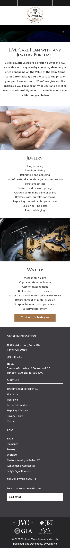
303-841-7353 (14, 357)
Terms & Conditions (18, 405)
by (45, 544)
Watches (12, 455)
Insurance (12, 400)
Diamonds (12, 444)
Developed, (37, 544)
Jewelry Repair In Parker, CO (22, 389)
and (27, 544)
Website (54, 539)
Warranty (12, 394)
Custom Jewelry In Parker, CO (23, 460)
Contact (11, 422)
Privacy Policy (15, 416)
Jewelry (11, 450)
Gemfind (52, 544)
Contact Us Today (33, 317)
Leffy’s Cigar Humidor (19, 471)
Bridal (10, 439)
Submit (58, 496)
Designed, (19, 544)
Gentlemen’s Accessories (21, 466)
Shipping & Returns (18, 411)
